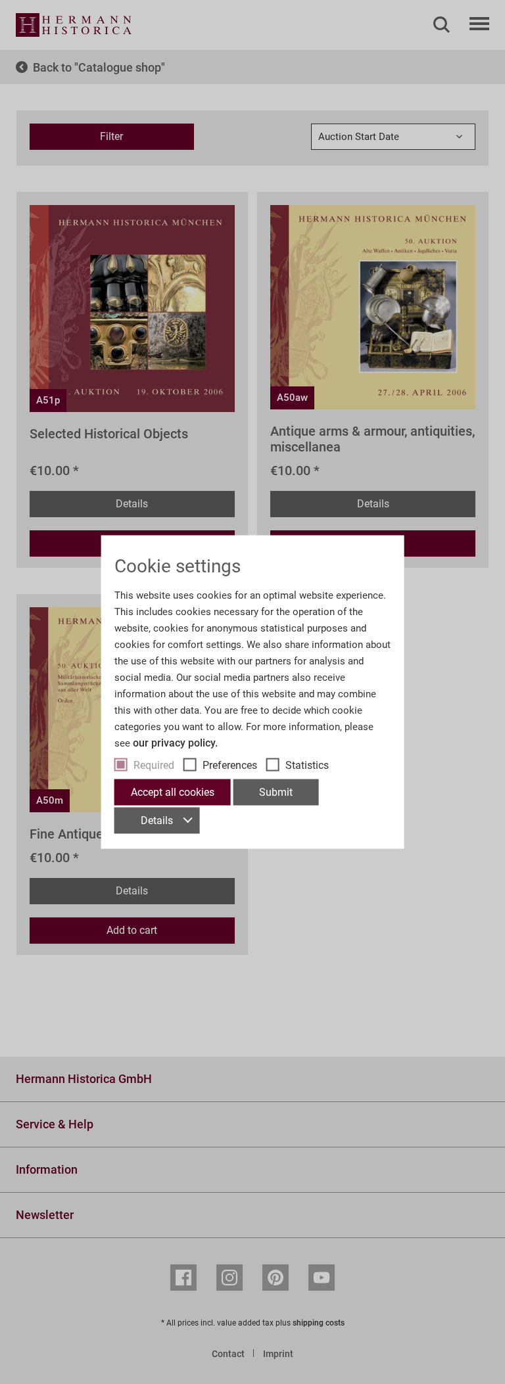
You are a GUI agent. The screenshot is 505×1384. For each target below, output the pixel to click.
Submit (276, 792)
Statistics (307, 765)
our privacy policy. (175, 743)
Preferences (230, 765)
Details (157, 820)
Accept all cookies (172, 792)
